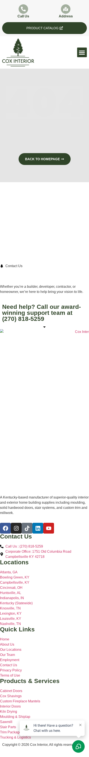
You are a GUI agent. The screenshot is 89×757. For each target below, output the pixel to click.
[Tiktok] (27, 528)
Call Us (23, 16)
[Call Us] (23, 9)
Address (66, 16)
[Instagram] (16, 528)
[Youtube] (48, 528)
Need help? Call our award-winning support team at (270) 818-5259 (41, 312)
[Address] (65, 9)
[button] (82, 52)
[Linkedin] (37, 528)
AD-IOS (10, 751)
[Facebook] (5, 528)
